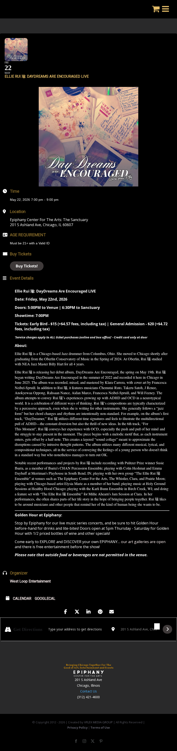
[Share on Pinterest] (100, 612)
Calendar (22, 598)
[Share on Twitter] (77, 612)
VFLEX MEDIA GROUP (98, 722)
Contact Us (88, 691)
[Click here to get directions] (167, 629)
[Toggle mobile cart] (156, 9)
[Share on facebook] (65, 612)
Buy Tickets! (27, 266)
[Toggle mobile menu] (166, 9)
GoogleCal (45, 598)
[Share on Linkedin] (88, 612)
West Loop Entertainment (30, 581)
